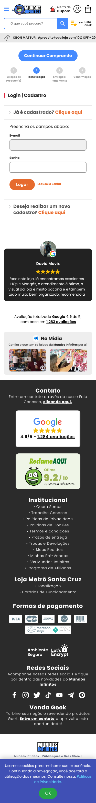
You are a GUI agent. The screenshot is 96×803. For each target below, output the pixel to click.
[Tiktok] (48, 694)
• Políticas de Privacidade (48, 518)
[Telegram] (71, 694)
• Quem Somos (48, 506)
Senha (14, 158)
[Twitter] (37, 694)
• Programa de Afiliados (48, 568)
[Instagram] (26, 694)
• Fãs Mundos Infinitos (48, 561)
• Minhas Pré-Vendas (48, 555)
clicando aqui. (57, 401)
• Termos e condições (48, 531)
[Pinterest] (82, 694)
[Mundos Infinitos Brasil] (27, 9)
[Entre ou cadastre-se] (77, 9)
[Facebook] (14, 694)
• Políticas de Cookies (48, 525)
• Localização (48, 585)
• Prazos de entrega (48, 537)
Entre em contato (37, 718)
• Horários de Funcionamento (48, 592)
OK (48, 793)
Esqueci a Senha (49, 183)
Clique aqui (68, 112)
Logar (22, 184)
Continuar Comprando (48, 56)
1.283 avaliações (61, 321)
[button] (48, 428)
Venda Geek (47, 707)
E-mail (14, 135)
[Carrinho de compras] (88, 9)
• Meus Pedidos (48, 549)
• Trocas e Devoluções (48, 543)
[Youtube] (59, 694)
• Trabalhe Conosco (48, 512)
